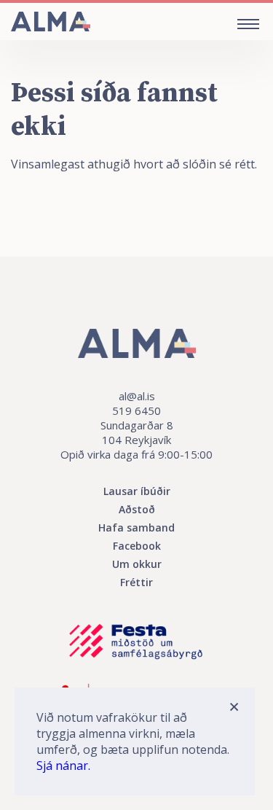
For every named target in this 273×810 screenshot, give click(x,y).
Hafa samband (136, 527)
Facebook (137, 546)
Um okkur (137, 564)
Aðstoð (137, 509)
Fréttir (136, 582)
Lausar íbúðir (136, 491)
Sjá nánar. (63, 766)
